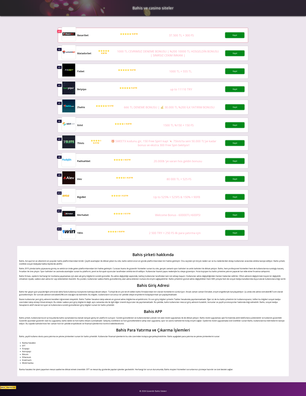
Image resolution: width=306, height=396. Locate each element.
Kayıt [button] (235, 35)
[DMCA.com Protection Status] (8, 388)
